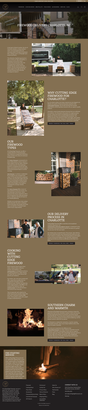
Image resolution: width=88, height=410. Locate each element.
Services (62, 7)
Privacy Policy (43, 389)
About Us (54, 385)
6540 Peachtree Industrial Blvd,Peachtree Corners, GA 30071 (73, 388)
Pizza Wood (47, 7)
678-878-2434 (68, 391)
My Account (42, 385)
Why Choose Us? (56, 387)
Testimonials (55, 389)
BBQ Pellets (39, 7)
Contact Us (42, 387)
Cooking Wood (29, 7)
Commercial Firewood (31, 396)
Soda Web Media (46, 405)
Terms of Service (44, 392)
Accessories (55, 7)
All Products (29, 399)
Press (53, 392)
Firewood (21, 7)
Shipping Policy (43, 396)
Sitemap (67, 396)
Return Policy (43, 394)
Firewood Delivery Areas (32, 394)
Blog (68, 7)
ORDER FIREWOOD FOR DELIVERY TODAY (61, 123)
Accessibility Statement (43, 399)
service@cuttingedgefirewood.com (73, 393)
